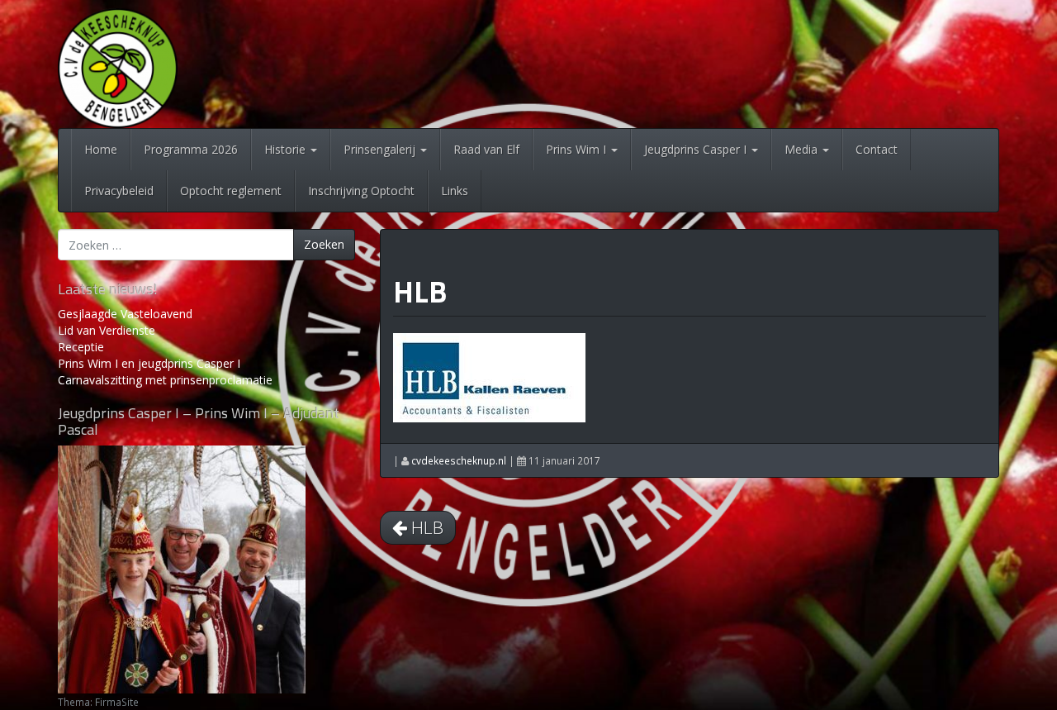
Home (100, 149)
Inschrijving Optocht (361, 190)
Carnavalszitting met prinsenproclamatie (165, 380)
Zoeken (324, 244)
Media (802, 149)
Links (454, 190)
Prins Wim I (577, 149)
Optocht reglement (231, 190)
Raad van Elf (486, 149)
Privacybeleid (119, 190)
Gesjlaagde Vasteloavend (125, 314)
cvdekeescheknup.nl (458, 460)
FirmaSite (117, 701)
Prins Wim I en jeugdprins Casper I (149, 363)
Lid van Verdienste (106, 330)
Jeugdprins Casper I (697, 149)
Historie (286, 149)
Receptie (81, 347)
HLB (420, 291)
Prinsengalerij (381, 149)
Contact (877, 149)
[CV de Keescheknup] (118, 66)
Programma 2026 (191, 149)
